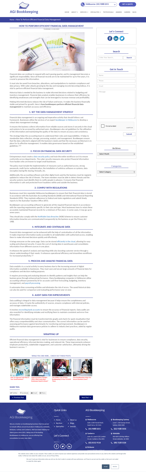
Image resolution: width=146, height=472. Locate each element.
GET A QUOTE (127, 4)
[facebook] (56, 446)
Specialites (60, 427)
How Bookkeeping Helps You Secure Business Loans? (82, 378)
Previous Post (18, 398)
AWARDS (119, 12)
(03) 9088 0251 (94, 429)
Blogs (72, 423)
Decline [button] (115, 466)
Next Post (86, 398)
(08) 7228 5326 (120, 443)
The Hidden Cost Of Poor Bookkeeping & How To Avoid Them (61, 379)
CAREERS (127, 12)
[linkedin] (69, 446)
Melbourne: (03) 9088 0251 (97, 4)
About (74, 12)
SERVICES (83, 12)
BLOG (134, 12)
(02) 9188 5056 (120, 429)
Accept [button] (106, 466)
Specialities (95, 12)
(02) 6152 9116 (94, 443)
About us (73, 420)
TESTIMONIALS (108, 12)
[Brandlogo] (24, 14)
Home (67, 12)
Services (59, 423)
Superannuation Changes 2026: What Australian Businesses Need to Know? (39, 379)
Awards (73, 427)
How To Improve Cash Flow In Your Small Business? (19, 378)
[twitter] (62, 446)
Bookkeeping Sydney (121, 420)
